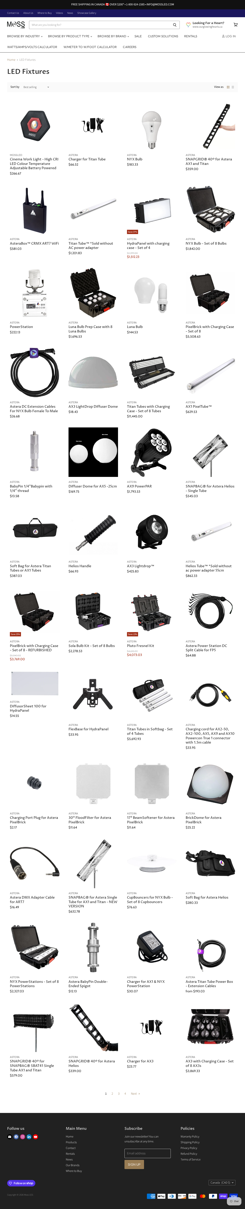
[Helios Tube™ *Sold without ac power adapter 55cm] (210, 532)
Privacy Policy (189, 1148)
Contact (71, 1148)
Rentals (190, 36)
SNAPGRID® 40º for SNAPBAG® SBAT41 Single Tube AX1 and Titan (32, 1065)
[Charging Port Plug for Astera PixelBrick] (35, 783)
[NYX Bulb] (152, 125)
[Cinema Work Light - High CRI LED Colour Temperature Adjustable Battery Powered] (35, 125)
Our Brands (72, 1165)
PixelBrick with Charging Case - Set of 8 (210, 329)
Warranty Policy (190, 1136)
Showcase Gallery (86, 13)
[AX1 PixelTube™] (210, 372)
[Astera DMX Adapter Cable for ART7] (35, 863)
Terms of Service (191, 1159)
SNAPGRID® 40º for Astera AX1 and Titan (209, 161)
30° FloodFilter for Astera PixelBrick (90, 820)
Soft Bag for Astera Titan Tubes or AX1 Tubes (30, 568)
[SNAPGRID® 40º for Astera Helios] (93, 1027)
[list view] (233, 87)
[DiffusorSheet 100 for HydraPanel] (35, 683)
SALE (138, 36)
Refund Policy (189, 1154)
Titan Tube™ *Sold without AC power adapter (91, 245)
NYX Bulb (134, 159)
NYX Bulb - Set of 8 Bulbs (206, 243)
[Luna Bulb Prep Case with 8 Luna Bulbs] (93, 293)
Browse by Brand (112, 36)
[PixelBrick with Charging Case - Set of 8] (210, 293)
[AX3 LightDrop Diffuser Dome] (93, 372)
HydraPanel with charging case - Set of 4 (148, 245)
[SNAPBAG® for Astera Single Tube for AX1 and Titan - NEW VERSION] (93, 863)
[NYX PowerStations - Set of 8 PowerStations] (35, 947)
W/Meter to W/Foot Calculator (90, 47)
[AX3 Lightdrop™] (152, 532)
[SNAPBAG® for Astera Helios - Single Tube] (210, 452)
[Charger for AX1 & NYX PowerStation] (152, 947)
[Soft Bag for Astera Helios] (210, 863)
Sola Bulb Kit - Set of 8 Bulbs (92, 646)
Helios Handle (80, 566)
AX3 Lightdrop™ (140, 566)
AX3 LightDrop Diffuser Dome (93, 406)
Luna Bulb (135, 327)
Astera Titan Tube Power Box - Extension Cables (209, 984)
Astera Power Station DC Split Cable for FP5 (206, 648)
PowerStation (21, 327)
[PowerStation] (35, 293)
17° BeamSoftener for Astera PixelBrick (151, 820)
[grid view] (228, 87)
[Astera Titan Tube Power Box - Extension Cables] (210, 947)
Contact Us (13, 13)
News (70, 13)
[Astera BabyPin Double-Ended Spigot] (93, 947)
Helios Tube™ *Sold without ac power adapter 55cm (209, 568)
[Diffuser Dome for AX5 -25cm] (93, 452)
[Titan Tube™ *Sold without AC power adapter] (93, 209)
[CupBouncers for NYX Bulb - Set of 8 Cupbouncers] (152, 863)
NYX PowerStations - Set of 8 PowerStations (34, 984)
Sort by (14, 87)
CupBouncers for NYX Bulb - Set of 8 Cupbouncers (150, 899)
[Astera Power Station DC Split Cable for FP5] (210, 612)
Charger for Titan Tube (87, 159)
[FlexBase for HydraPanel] (93, 695)
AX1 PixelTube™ (199, 406)
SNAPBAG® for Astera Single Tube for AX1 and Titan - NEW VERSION (93, 902)
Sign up (134, 1164)
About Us (28, 13)
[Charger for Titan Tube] (93, 125)
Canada (220, 1183)
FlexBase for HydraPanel (89, 729)
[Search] (175, 25)
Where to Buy (44, 13)
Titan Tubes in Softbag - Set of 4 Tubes (150, 731)
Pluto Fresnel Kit (140, 646)
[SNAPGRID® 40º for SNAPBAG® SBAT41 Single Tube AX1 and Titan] (35, 1027)
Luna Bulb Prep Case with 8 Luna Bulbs (90, 329)
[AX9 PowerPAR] (152, 452)
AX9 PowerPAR (139, 486)
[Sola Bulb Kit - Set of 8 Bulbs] (93, 612)
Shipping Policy (190, 1142)
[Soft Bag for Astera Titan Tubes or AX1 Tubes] (35, 532)
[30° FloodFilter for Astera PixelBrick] (93, 783)
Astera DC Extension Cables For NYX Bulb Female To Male (34, 408)
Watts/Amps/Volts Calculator (32, 47)
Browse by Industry (24, 36)
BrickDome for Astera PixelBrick (204, 820)
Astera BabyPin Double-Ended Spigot (88, 984)
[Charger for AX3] (152, 1027)
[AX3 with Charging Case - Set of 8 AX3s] (210, 1027)
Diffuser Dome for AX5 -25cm (93, 486)
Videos (59, 13)
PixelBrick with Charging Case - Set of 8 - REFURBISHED (34, 648)
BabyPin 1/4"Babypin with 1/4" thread (31, 488)
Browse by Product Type (69, 36)
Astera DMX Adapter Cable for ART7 (32, 899)
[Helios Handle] (93, 532)
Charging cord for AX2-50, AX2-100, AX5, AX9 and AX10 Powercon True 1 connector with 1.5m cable (210, 736)
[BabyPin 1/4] (35, 452)
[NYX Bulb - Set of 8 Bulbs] (210, 209)
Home (11, 60)
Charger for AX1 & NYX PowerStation (146, 984)
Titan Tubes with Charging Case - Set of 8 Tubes (148, 408)
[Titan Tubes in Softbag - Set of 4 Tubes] (152, 695)
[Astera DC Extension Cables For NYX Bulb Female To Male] (35, 372)
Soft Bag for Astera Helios (207, 897)
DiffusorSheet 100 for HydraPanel (28, 708)
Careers (129, 47)
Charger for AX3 (140, 1061)
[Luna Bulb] (152, 293)
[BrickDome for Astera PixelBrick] (210, 783)
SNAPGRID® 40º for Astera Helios (92, 1063)
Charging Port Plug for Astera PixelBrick (34, 820)
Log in (230, 36)
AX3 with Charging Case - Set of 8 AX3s (210, 1063)
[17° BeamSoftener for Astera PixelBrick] (152, 783)
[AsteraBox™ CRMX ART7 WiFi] (35, 209)
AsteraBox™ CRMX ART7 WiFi (34, 243)
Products (71, 1142)
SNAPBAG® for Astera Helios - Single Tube (210, 488)
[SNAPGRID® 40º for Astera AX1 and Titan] (210, 125)
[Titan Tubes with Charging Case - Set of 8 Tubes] (152, 372)
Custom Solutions (163, 36)
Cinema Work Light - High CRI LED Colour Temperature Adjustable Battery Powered (34, 163)
